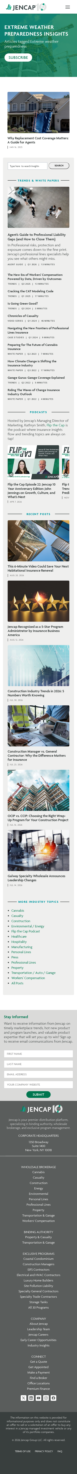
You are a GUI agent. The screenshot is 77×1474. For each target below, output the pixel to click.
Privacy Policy (44, 1451)
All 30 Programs (38, 1307)
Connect (38, 1356)
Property (17, 968)
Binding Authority (38, 1232)
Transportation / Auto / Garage (33, 973)
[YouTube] (38, 1398)
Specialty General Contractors (38, 1291)
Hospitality (19, 942)
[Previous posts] (11, 474)
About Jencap (39, 1324)
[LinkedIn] (31, 1398)
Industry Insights (39, 1345)
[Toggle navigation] (67, 7)
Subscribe (18, 57)
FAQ (60, 1451)
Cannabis (17, 910)
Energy (38, 1188)
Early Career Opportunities (38, 1340)
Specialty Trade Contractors (38, 1296)
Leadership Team (38, 1329)
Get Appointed (38, 1367)
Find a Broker (38, 1378)
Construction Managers (38, 1264)
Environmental (38, 1194)
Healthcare (19, 936)
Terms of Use (22, 1451)
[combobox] (27, 166)
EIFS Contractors (39, 1269)
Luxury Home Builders (38, 1280)
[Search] (59, 165)
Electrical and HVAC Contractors (38, 1275)
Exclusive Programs (38, 1254)
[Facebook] (53, 1398)
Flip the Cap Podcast (25, 931)
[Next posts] (66, 474)
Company (38, 1318)
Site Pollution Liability (38, 1286)
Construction (20, 921)
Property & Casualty (38, 1237)
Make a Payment (38, 1372)
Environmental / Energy (27, 926)
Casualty (17, 916)
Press (14, 957)
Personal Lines (21, 952)
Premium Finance (38, 1389)
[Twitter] (23, 1398)
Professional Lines (23, 962)
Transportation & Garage (38, 1215)
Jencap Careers (38, 1334)
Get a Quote (38, 1361)
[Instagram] (46, 1398)
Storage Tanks (38, 1302)
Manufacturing (21, 947)
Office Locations (38, 1383)
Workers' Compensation (28, 978)
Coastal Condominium (38, 1259)
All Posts (17, 983)
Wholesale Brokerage (38, 1167)
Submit (38, 1094)
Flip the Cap (56, 425)
